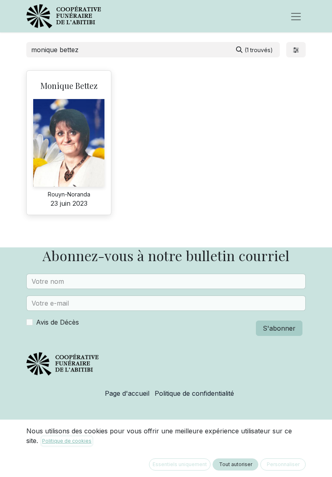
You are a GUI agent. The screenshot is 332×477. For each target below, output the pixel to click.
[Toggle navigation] (296, 16)
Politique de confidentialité (194, 393)
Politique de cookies (67, 441)
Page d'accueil (127, 393)
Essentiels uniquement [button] (180, 464)
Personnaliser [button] (283, 464)
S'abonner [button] (279, 328)
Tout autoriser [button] (235, 464)
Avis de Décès (57, 322)
